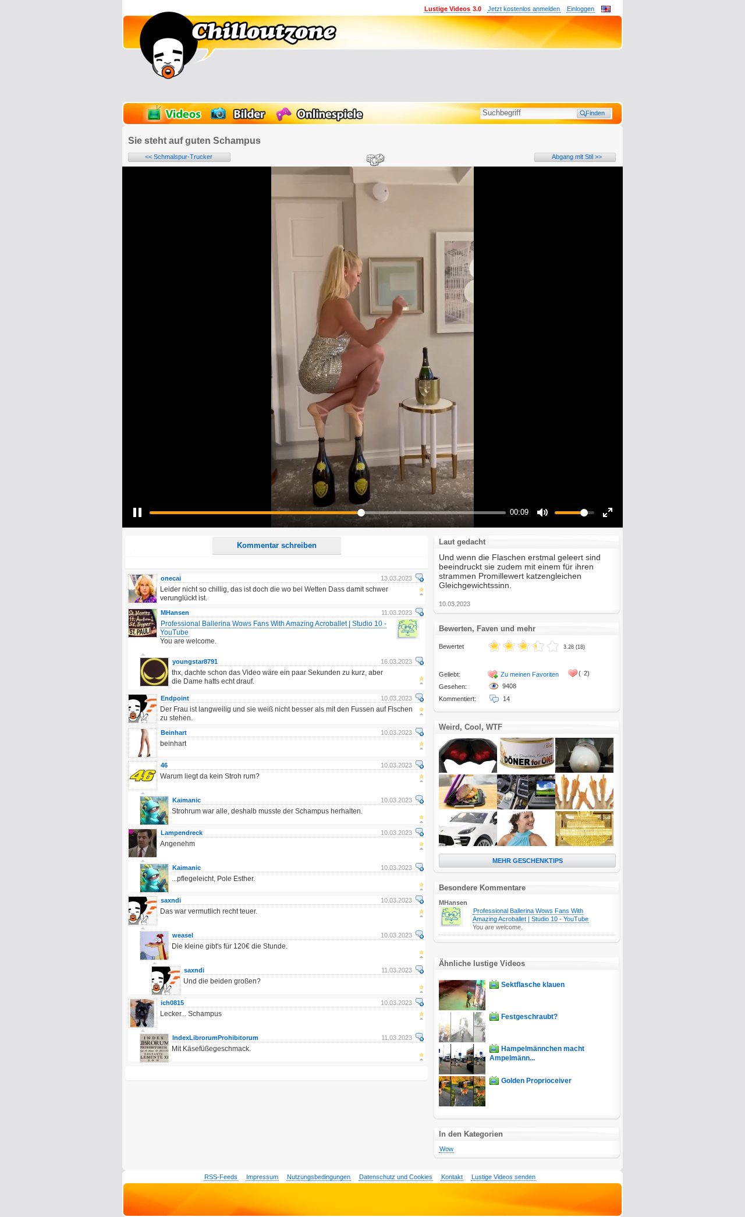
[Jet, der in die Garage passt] (584, 770)
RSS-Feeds (220, 1176)
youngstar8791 (195, 661)
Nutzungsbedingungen (318, 1176)
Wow (446, 1148)
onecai (171, 578)
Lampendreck (182, 832)
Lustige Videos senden (503, 1176)
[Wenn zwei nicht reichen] (584, 807)
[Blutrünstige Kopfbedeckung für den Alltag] (526, 843)
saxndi (171, 900)
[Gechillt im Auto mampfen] (526, 807)
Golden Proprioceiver (536, 1081)
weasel (182, 935)
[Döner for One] (526, 770)
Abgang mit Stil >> (577, 156)
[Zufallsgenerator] (373, 161)
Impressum (262, 1176)
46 (164, 765)
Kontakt (452, 1176)
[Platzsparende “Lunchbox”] (468, 807)
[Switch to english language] (606, 9)
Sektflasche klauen (533, 985)
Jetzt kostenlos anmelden (524, 8)
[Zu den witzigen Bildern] (238, 119)
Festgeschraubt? (529, 1017)
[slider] (328, 512)
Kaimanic (186, 800)
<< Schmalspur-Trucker (178, 156)
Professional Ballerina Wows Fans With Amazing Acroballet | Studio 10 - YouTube (530, 914)
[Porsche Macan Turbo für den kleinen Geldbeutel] (468, 843)
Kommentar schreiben (277, 545)
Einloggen (580, 8)
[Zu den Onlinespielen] (321, 119)
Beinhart (174, 732)
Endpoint (175, 698)
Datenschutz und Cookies (395, 1176)
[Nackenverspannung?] (468, 770)
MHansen (175, 612)
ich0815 (172, 1002)
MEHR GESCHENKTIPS (527, 860)
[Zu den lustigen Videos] (173, 119)
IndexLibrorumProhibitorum (215, 1037)
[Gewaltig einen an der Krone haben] (584, 843)
